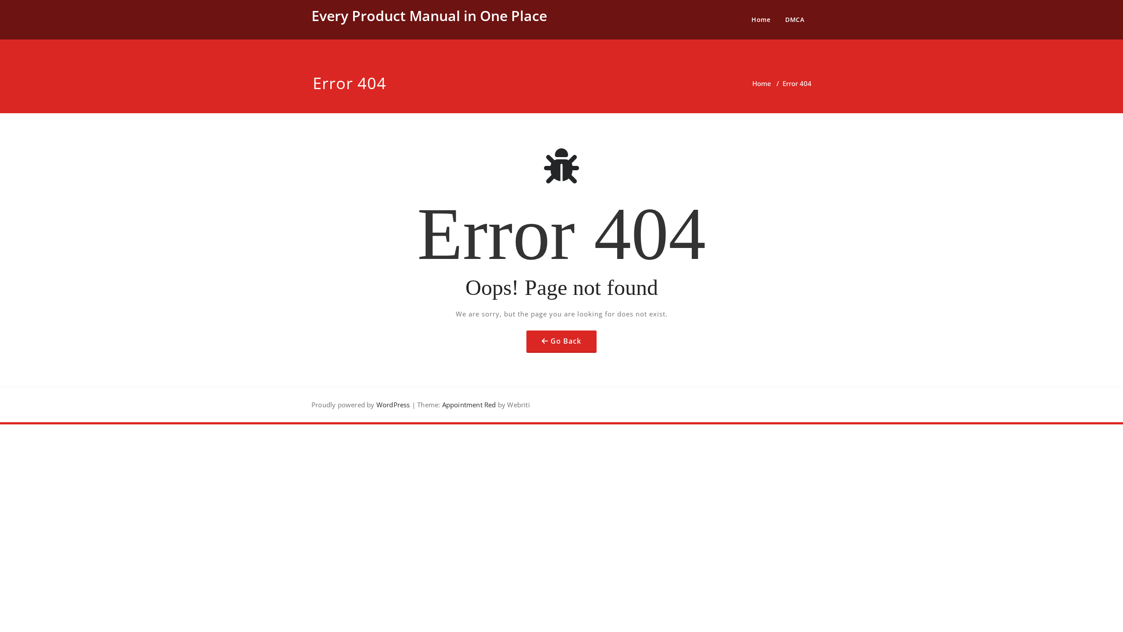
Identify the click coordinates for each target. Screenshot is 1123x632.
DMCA (794, 19)
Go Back (566, 341)
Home (760, 19)
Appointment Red (468, 404)
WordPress (393, 404)
